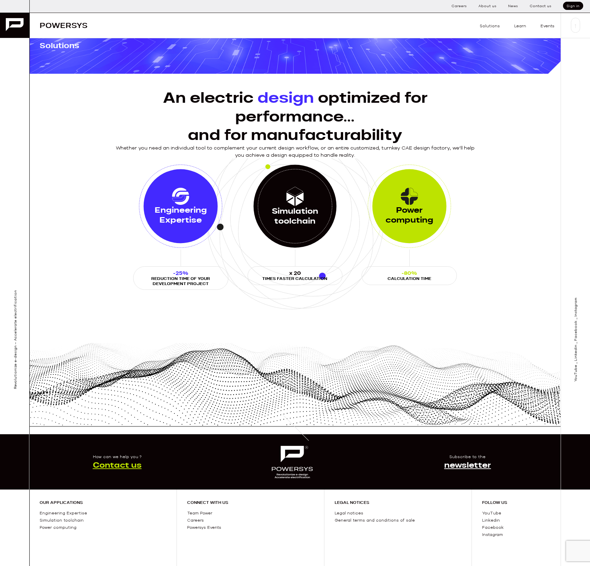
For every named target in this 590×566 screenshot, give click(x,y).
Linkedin (491, 520)
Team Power (199, 513)
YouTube (491, 513)
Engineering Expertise (63, 513)
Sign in (573, 6)
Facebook (493, 527)
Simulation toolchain (62, 520)
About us (487, 6)
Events (547, 26)
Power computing (409, 214)
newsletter (467, 464)
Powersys (63, 25)
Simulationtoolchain (295, 216)
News (513, 6)
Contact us (540, 6)
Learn (520, 26)
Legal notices (349, 513)
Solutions (490, 26)
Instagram (492, 534)
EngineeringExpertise (181, 214)
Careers (459, 6)
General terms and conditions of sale (375, 520)
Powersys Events (204, 527)
